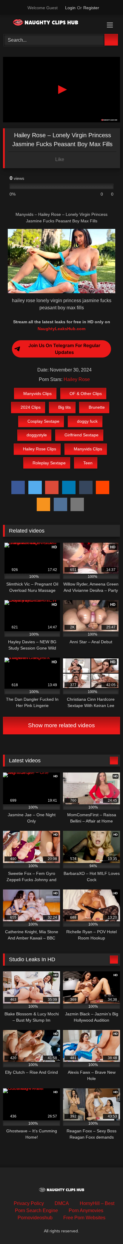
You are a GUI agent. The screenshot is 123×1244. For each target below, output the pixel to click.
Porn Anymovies (86, 1210)
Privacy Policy (29, 1203)
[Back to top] (105, 1226)
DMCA (62, 1203)
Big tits (64, 407)
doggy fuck (87, 421)
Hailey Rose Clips (39, 449)
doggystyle (37, 435)
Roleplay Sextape (49, 463)
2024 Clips (31, 407)
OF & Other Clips (86, 393)
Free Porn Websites (84, 1217)
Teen (88, 463)
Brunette (97, 407)
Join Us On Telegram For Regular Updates (64, 349)
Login (70, 7)
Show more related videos (61, 725)
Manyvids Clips (37, 393)
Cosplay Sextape (43, 421)
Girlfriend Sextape (81, 435)
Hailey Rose (77, 379)
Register (91, 7)
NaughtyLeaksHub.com (61, 328)
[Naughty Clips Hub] (50, 23)
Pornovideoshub (35, 1217)
